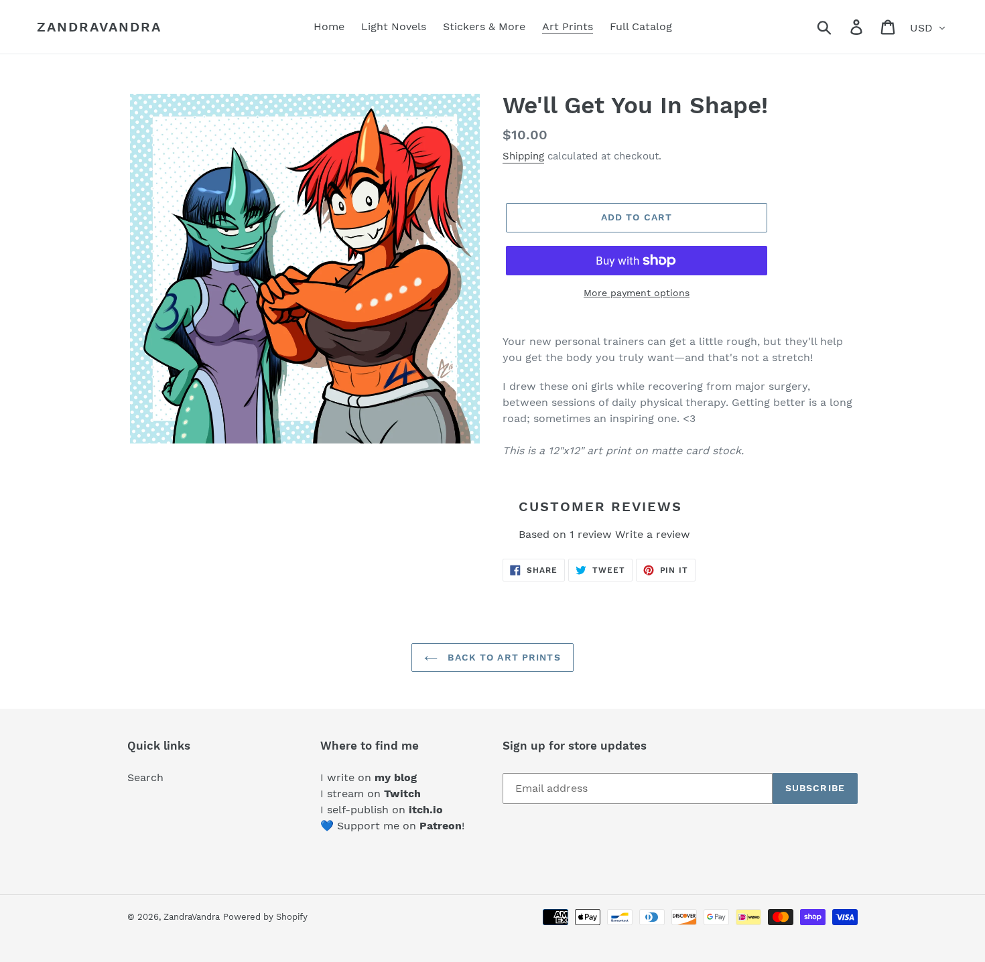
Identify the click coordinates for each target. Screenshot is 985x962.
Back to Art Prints (502, 657)
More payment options (637, 292)
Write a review (652, 534)
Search (145, 777)
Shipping (523, 156)
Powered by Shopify (265, 917)
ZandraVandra (99, 27)
